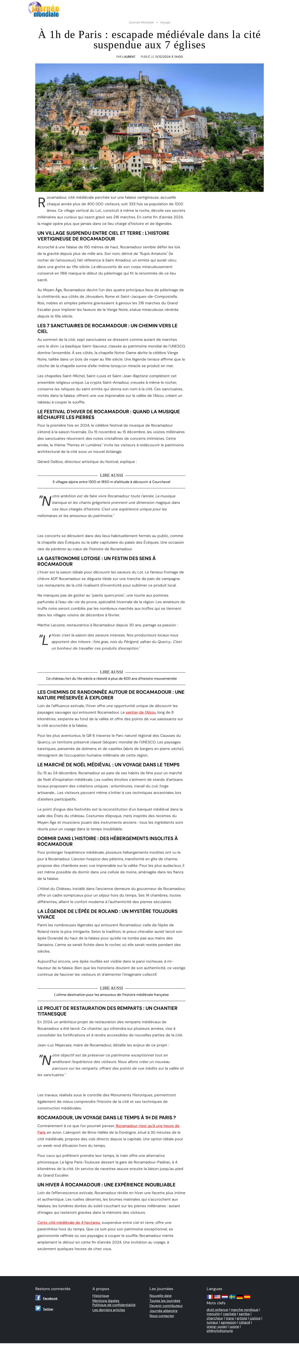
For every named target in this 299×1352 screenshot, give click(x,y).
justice (255, 1318)
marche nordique (244, 1309)
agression (228, 1322)
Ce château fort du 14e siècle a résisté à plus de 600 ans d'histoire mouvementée (111, 678)
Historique (100, 1295)
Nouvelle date (161, 1295)
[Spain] (247, 1299)
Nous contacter (162, 1315)
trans (230, 1318)
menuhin (213, 1314)
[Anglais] (217, 1299)
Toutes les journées (165, 1300)
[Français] (210, 1299)
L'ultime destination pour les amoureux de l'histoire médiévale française (111, 994)
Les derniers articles (108, 1310)
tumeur (212, 1322)
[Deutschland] (239, 1299)
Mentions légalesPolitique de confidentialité (113, 1302)
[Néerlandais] (225, 1299)
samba (244, 1314)
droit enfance (217, 1309)
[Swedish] (232, 1299)
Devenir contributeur (166, 1305)
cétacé (244, 1322)
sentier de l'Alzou (141, 712)
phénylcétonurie (220, 1330)
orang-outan (217, 1326)
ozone (234, 1326)
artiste (242, 1318)
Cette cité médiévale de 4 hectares (68, 1222)
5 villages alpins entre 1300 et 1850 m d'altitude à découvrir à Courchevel (111, 482)
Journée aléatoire (164, 1310)
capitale (229, 1314)
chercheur (215, 1318)
